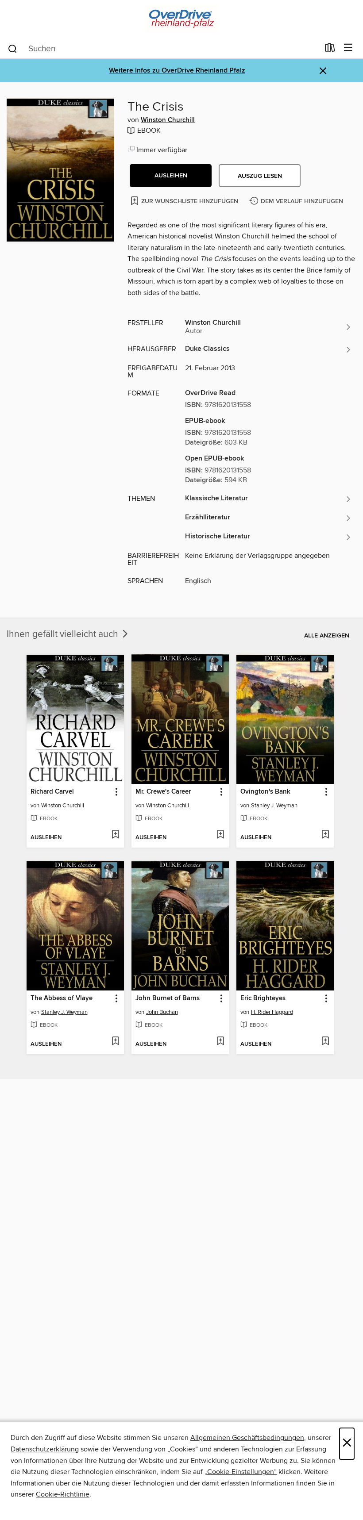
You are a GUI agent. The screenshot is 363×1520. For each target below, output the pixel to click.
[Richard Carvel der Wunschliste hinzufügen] (115, 835)
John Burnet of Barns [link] (167, 998)
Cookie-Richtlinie (62, 1494)
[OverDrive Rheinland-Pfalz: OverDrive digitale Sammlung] (181, 18)
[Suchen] (13, 48)
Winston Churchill (168, 120)
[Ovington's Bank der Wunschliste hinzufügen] (325, 835)
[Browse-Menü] (348, 48)
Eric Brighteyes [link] (263, 998)
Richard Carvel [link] (52, 792)
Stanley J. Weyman (274, 805)
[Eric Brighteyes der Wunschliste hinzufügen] (325, 1042)
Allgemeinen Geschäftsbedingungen (247, 1437)
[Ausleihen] (330, 49)
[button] (171, 175)
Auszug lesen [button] (260, 176)
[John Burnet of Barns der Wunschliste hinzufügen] (220, 1042)
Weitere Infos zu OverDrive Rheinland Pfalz (177, 70)
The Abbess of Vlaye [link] (62, 998)
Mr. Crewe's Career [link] (163, 792)
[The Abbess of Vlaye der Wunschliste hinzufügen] (115, 1042)
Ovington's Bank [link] (265, 792)
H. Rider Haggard (272, 1012)
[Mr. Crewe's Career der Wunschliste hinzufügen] (220, 835)
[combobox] (163, 48)
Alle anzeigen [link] (326, 636)
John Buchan (162, 1012)
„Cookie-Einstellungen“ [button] (241, 1471)
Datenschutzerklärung (45, 1449)
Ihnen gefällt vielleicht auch (63, 634)
